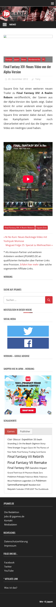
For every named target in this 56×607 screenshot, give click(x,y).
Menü (12, 24)
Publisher (25, 431)
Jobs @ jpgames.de (14, 516)
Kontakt (8, 520)
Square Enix (41, 227)
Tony (37, 79)
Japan (16, 59)
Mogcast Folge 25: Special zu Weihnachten (28, 245)
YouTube (9, 570)
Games (11, 431)
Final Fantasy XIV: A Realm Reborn (19, 227)
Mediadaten (10, 524)
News (23, 59)
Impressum (10, 545)
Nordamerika (34, 59)
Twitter (8, 566)
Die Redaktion (11, 512)
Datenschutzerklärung (16, 541)
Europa (9, 59)
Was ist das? (10, 587)
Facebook (9, 562)
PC (43, 59)
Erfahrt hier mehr (29, 264)
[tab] (11, 431)
